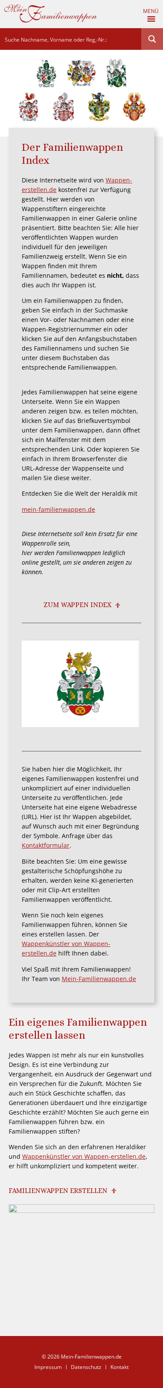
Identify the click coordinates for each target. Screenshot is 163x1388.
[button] (152, 18)
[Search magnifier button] (152, 39)
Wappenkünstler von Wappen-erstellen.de (84, 1156)
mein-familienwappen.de (58, 509)
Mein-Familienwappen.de (99, 979)
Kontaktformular (46, 845)
